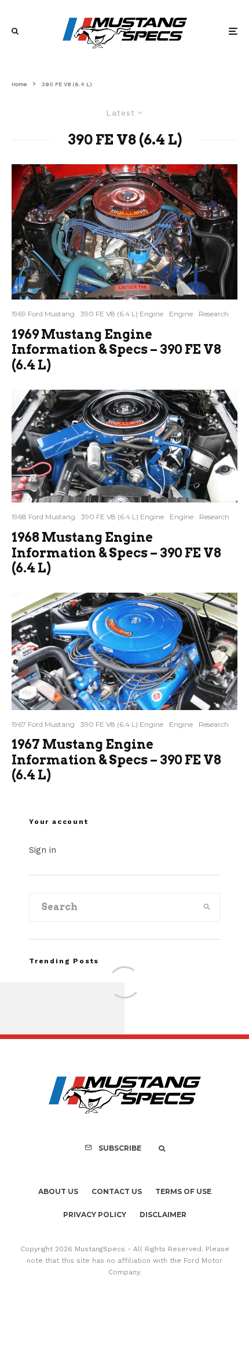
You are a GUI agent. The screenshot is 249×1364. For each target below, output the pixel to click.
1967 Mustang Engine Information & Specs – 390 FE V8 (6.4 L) (116, 759)
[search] (207, 907)
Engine (181, 313)
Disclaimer (163, 1214)
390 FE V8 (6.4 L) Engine (121, 313)
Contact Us (116, 1191)
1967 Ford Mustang (43, 724)
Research (214, 313)
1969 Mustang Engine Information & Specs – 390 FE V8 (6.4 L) (116, 349)
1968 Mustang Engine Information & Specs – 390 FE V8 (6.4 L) (116, 552)
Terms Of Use (183, 1191)
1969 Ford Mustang (43, 313)
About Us (58, 1191)
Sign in (42, 850)
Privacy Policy (94, 1214)
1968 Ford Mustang (43, 516)
